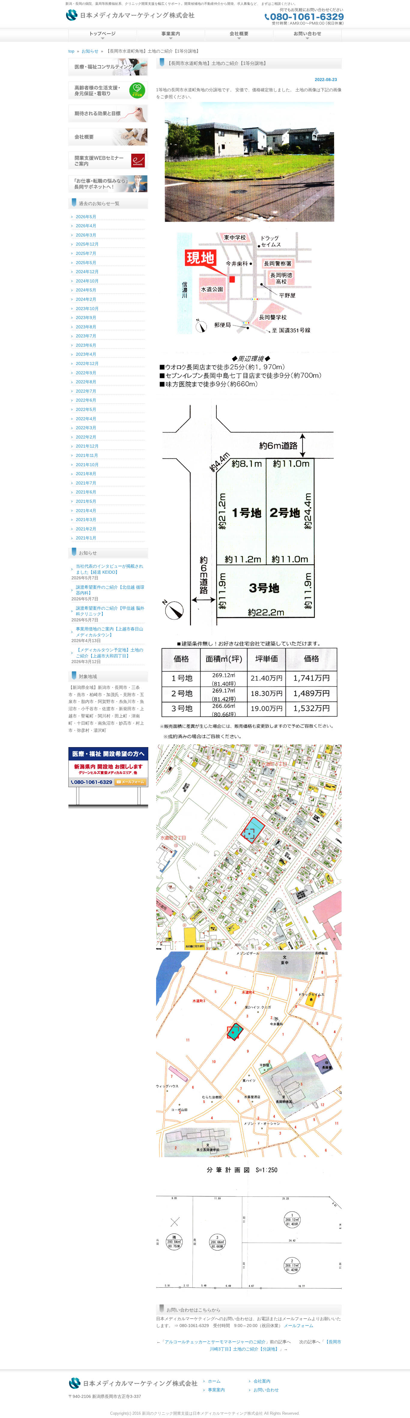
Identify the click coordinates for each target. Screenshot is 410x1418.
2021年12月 (87, 446)
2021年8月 (86, 473)
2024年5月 (86, 290)
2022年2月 (86, 437)
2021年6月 (86, 492)
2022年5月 (86, 409)
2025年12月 (87, 244)
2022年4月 (86, 418)
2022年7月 (86, 391)
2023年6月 (86, 345)
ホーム (214, 1381)
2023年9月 (86, 317)
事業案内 (216, 1389)
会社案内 (239, 35)
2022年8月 (86, 381)
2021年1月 (86, 538)
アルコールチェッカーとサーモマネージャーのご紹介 (215, 1341)
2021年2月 (86, 528)
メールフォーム (298, 1325)
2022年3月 (86, 427)
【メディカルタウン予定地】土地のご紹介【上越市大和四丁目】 (109, 652)
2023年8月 (86, 326)
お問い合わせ (307, 35)
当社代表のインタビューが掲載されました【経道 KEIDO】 (109, 569)
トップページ (102, 35)
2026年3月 (86, 235)
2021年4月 (86, 510)
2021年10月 (87, 464)
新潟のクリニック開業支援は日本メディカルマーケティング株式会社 (202, 1413)
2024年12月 (87, 271)
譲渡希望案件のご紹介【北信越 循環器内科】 (110, 590)
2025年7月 (86, 253)
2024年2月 (86, 299)
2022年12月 (87, 363)
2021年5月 (86, 501)
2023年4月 (86, 354)
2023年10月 (87, 308)
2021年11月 (87, 455)
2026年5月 (86, 216)
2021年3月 (86, 519)
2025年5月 (86, 262)
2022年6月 (86, 400)
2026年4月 (86, 225)
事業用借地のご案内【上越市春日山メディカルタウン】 (109, 631)
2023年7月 (86, 335)
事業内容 (171, 35)
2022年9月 (86, 372)
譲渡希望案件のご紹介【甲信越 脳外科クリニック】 (110, 611)
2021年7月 (86, 483)
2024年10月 (87, 281)
